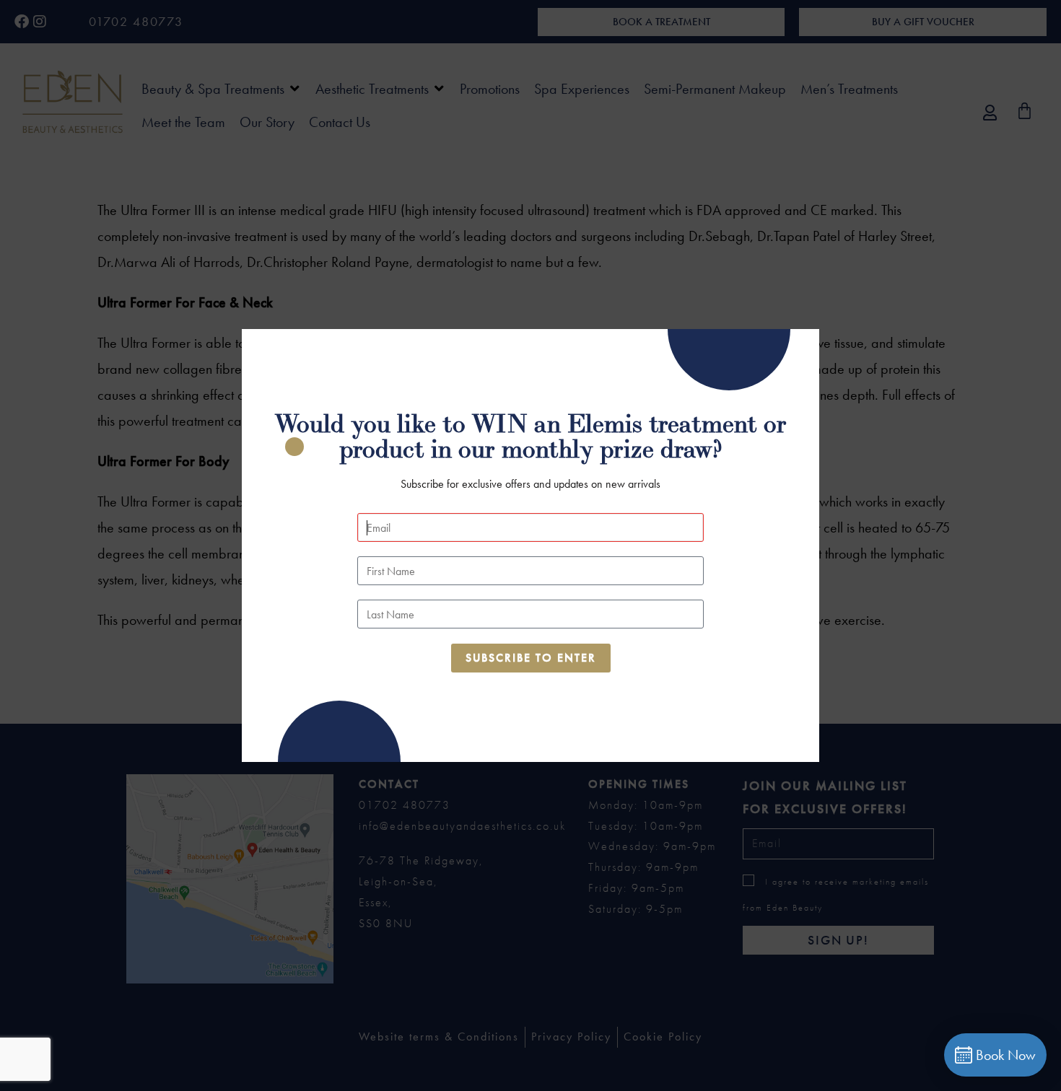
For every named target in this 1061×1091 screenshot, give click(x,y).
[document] (530, 545)
